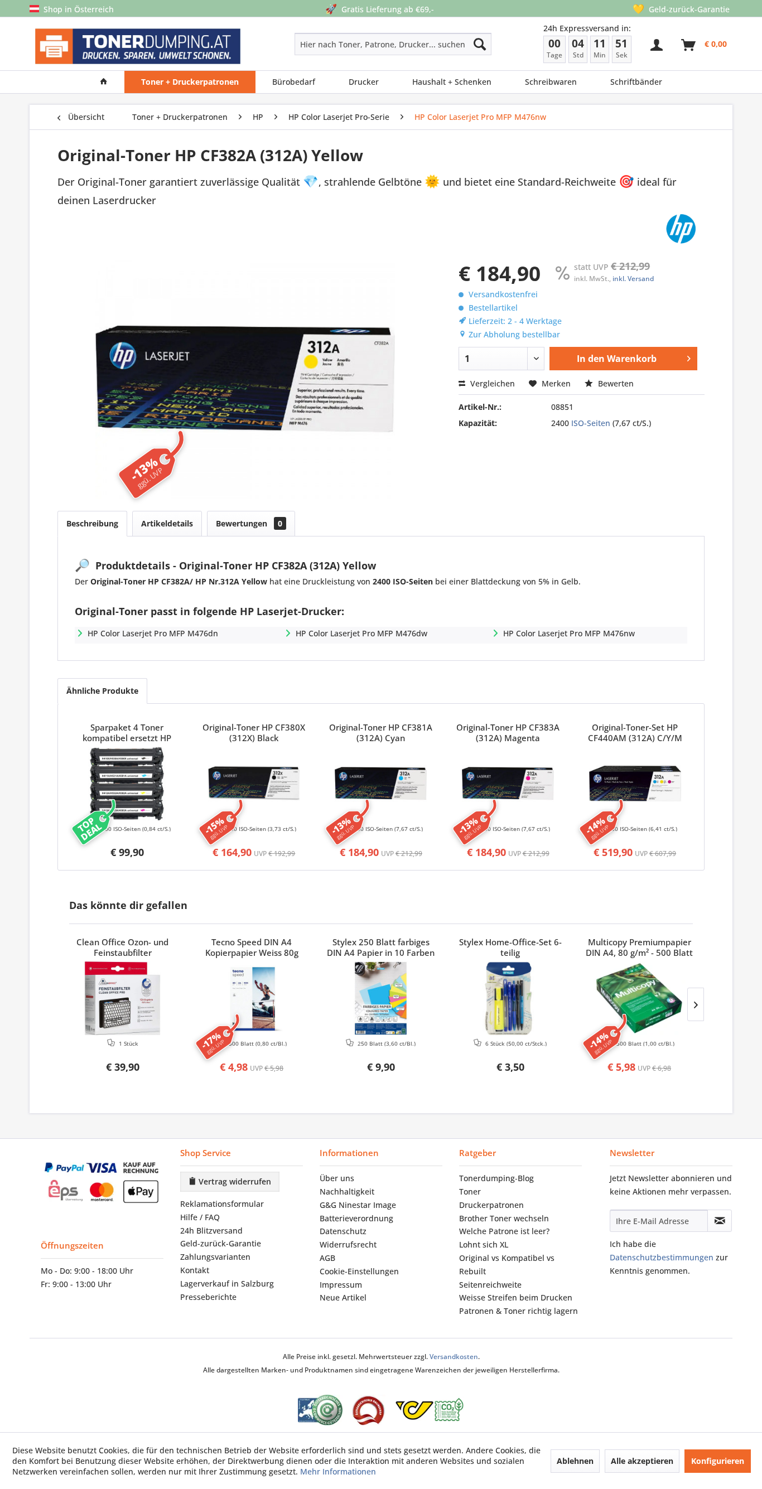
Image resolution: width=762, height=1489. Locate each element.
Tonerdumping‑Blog (496, 1178)
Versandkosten (454, 1356)
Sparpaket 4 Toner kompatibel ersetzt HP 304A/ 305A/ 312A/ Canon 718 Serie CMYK (127, 733)
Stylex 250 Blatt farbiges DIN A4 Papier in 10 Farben (381, 947)
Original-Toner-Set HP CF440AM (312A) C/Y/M (635, 732)
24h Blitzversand (211, 1230)
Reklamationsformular (222, 1203)
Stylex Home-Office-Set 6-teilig (510, 947)
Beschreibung (92, 523)
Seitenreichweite (490, 1284)
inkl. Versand (633, 278)
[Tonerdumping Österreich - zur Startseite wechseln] (137, 46)
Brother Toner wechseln (504, 1218)
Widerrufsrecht (348, 1244)
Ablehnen (575, 1461)
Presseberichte (208, 1297)
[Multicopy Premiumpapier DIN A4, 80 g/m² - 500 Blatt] (639, 998)
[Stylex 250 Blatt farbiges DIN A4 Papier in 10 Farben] (381, 998)
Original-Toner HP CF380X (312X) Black (253, 732)
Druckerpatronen (491, 1205)
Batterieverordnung (356, 1218)
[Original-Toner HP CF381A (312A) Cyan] (381, 783)
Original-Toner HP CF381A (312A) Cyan (380, 732)
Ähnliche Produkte (102, 690)
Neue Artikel (343, 1297)
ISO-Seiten (590, 423)
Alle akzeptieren (642, 1461)
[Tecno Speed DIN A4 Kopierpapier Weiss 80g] (252, 998)
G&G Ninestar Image (358, 1205)
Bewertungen (249, 523)
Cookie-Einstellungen (359, 1271)
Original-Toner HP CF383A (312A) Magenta (508, 732)
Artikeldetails (167, 523)
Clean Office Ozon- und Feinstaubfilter (122, 947)
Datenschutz (343, 1231)
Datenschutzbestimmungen (661, 1257)
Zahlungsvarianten (215, 1256)
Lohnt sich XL (483, 1244)
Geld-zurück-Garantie (220, 1243)
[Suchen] (479, 44)
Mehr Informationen (338, 1471)
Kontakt (194, 1270)
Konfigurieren (717, 1461)
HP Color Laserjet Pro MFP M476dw (361, 633)
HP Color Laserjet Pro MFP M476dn (153, 633)
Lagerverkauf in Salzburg (227, 1283)
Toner (470, 1191)
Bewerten (615, 383)
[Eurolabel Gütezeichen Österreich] (320, 1410)
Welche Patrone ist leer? (504, 1231)
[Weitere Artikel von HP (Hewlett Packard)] (681, 228)
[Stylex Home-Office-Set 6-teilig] (510, 998)
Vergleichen (491, 383)
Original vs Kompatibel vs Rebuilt (506, 1265)
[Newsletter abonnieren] (719, 1221)
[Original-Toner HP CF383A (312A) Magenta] (508, 783)
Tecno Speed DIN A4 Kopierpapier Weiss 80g (251, 947)
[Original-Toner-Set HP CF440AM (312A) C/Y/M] (635, 783)
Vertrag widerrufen (233, 1181)
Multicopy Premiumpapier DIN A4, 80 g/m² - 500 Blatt (639, 947)
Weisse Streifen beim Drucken (515, 1297)
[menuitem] (353, 44)
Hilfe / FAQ (200, 1217)
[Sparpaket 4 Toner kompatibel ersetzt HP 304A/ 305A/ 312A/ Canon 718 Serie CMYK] (127, 783)
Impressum (341, 1284)
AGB (327, 1258)
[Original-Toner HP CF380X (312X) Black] (254, 783)
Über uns (337, 1178)
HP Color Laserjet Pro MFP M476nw (569, 633)
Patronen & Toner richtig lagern (518, 1311)
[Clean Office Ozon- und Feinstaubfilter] (122, 998)
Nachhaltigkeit (347, 1191)
